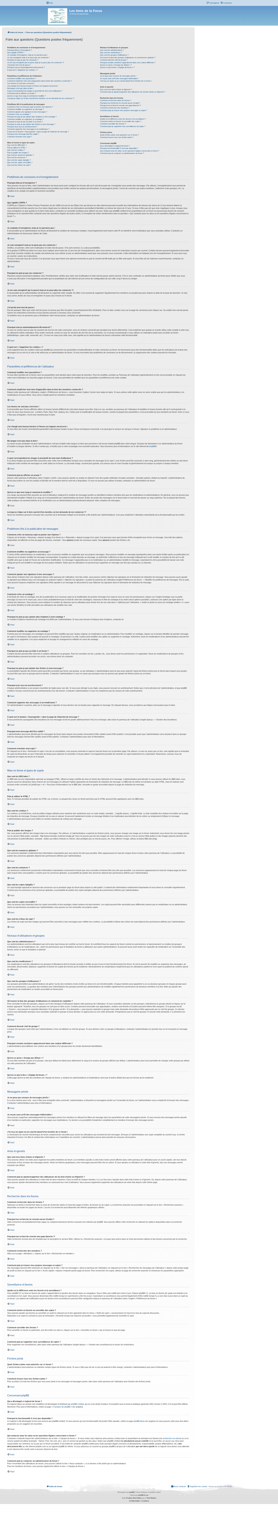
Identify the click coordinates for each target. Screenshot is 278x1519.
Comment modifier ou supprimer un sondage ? (25, 119)
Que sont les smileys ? (16, 150)
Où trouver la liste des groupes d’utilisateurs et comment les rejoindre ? (127, 57)
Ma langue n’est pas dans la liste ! (20, 88)
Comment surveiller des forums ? (113, 124)
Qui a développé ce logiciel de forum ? (115, 146)
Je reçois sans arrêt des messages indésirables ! (119, 78)
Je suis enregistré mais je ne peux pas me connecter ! (28, 57)
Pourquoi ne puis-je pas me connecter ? (22, 60)
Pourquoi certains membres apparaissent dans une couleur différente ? (127, 62)
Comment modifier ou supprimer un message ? (25, 109)
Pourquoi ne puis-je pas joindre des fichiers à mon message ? (31, 124)
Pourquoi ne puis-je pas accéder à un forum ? (25, 122)
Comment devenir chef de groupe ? (114, 60)
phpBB (152, 446)
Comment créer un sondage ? (19, 114)
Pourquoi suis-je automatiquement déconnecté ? (26, 67)
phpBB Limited (77, 1404)
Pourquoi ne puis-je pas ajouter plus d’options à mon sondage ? (31, 117)
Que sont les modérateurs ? (111, 53)
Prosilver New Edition (134, 1498)
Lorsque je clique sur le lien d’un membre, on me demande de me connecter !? (40, 98)
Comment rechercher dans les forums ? (115, 100)
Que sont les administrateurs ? (112, 50)
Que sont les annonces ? (17, 157)
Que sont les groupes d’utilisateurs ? (114, 55)
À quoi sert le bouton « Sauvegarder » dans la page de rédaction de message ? (38, 132)
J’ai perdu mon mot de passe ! (19, 65)
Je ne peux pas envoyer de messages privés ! (118, 76)
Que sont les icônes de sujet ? (19, 165)
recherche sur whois (172, 1438)
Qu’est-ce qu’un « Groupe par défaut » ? (116, 65)
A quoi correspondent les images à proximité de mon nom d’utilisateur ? (34, 91)
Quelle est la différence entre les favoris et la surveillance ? (123, 119)
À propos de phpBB (61, 1407)
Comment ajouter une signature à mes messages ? (27, 112)
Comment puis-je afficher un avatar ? (21, 93)
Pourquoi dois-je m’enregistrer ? (19, 50)
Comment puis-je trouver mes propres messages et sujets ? (123, 110)
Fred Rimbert (151, 1498)
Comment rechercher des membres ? (115, 108)
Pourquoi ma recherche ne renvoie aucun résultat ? (120, 103)
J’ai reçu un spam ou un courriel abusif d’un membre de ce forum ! (126, 81)
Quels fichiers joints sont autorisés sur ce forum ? (119, 135)
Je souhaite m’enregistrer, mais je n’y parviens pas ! (27, 55)
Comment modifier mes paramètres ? (21, 78)
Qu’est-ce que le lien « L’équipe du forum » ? (117, 67)
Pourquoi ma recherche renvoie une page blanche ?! (120, 105)
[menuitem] (49, 3)
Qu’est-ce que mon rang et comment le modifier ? (26, 96)
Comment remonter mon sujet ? (19, 137)
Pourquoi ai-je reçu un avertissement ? (22, 127)
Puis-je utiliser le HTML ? (17, 148)
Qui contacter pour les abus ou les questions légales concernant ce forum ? (129, 151)
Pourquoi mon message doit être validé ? (23, 134)
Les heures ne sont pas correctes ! (21, 83)
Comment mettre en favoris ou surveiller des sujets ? (120, 121)
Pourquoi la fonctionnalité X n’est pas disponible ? (119, 148)
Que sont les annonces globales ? (20, 155)
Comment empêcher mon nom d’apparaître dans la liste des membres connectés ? (39, 81)
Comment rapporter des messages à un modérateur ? (28, 129)
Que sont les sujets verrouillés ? (19, 162)
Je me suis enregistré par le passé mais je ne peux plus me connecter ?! (35, 62)
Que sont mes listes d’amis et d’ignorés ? (116, 89)
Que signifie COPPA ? (15, 53)
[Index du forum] (57, 16)
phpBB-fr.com (143, 1495)
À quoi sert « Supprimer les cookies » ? (22, 70)
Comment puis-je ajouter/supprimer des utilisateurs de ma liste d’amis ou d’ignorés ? (132, 92)
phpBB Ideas (139, 1421)
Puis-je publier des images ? (18, 153)
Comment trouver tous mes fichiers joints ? (117, 137)
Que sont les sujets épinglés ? (19, 160)
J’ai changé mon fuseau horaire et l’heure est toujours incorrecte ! (32, 86)
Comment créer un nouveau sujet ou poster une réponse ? (30, 107)
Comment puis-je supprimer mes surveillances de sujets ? (122, 126)
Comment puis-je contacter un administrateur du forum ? (122, 153)
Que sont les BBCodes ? (17, 145)
